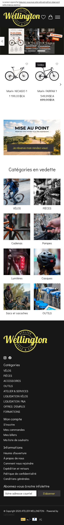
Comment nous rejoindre (18, 463)
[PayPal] (23, 519)
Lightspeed (9, 514)
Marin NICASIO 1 (17, 91)
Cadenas (16, 243)
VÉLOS (17, 208)
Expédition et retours (16, 468)
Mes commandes (14, 429)
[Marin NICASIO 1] (17, 74)
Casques (47, 278)
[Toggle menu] (57, 17)
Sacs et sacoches (17, 313)
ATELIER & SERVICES (16, 391)
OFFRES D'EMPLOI (14, 406)
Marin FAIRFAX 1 (47, 91)
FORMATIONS (12, 411)
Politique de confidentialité (20, 473)
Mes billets (10, 435)
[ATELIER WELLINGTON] (22, 17)
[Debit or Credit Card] (29, 519)
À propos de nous (14, 458)
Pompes (47, 243)
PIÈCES (47, 208)
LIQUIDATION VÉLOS (16, 396)
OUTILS (47, 313)
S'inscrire (9, 424)
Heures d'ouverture (15, 453)
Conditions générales (17, 479)
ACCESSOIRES (12, 381)
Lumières (17, 278)
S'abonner (49, 493)
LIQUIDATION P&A (14, 401)
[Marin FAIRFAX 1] (47, 74)
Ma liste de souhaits (16, 440)
